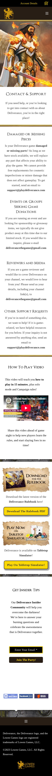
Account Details (28, 3)
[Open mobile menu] (46, 13)
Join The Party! (26, 659)
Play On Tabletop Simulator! (26, 564)
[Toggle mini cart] (46, 3)
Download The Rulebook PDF (26, 511)
